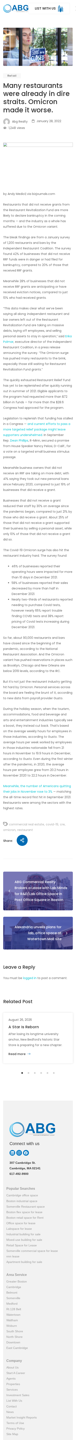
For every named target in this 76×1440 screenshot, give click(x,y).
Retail (12, 76)
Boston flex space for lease (24, 1212)
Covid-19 (52, 824)
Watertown (13, 1314)
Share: (8, 841)
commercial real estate (26, 824)
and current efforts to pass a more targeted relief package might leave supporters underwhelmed (36, 429)
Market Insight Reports (21, 1417)
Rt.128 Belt (13, 1309)
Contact (11, 1406)
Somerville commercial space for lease (32, 1251)
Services (12, 1389)
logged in (30, 978)
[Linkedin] (12, 1153)
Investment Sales (17, 1395)
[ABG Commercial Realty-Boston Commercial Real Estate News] (15, 8)
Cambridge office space (22, 1195)
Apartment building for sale (24, 1262)
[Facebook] (26, 1153)
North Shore (14, 1336)
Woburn (11, 1325)
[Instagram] (19, 1153)
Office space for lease (20, 1223)
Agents (11, 1378)
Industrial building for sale (23, 1234)
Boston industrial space (21, 1201)
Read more (17, 1054)
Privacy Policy (15, 1428)
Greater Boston (16, 1281)
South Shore (14, 1331)
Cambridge (13, 1287)
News (10, 1412)
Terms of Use (15, 1423)
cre (62, 824)
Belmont (11, 1292)
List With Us (14, 1400)
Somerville (13, 1298)
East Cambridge (17, 1348)
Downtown (13, 1342)
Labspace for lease (19, 1228)
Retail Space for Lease (21, 1245)
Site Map (12, 1434)
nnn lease (12, 1256)
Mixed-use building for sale (24, 1239)
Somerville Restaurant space (25, 1206)
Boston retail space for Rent (24, 1217)
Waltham (12, 1320)
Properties (13, 1384)
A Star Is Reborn (23, 1027)
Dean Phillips (19, 440)
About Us (12, 1367)
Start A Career (15, 1373)
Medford (12, 1303)
